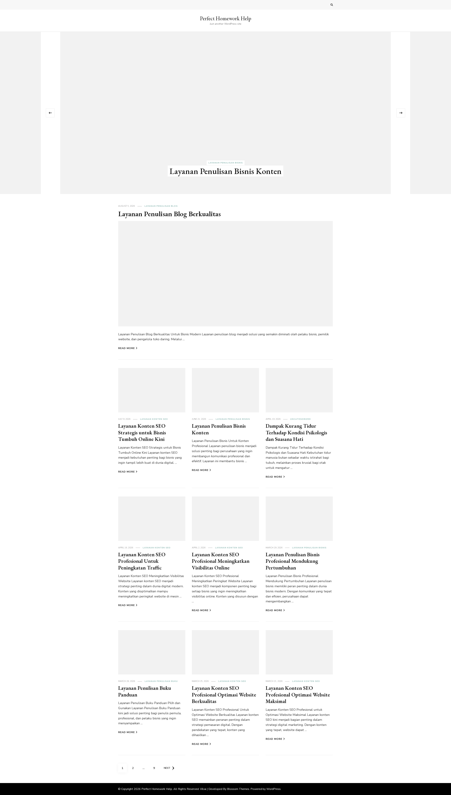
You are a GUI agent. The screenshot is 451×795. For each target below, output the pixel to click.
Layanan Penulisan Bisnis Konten (225, 171)
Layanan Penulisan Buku (161, 681)
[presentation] (50, 113)
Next (167, 768)
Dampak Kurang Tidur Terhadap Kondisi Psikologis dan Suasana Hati (296, 432)
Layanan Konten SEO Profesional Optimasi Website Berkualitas (224, 695)
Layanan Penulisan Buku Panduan (144, 691)
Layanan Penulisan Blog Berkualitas (169, 213)
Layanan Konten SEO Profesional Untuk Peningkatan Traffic (141, 561)
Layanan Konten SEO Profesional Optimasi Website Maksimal (298, 695)
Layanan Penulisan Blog (161, 206)
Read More (126, 348)
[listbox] (225, 113)
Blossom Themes (238, 789)
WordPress (273, 789)
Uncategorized (300, 419)
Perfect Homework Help (225, 18)
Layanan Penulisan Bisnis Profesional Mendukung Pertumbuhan (293, 561)
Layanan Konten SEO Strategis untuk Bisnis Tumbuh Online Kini (142, 432)
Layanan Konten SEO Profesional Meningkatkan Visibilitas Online (220, 561)
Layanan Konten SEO (154, 419)
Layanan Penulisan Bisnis (225, 162)
